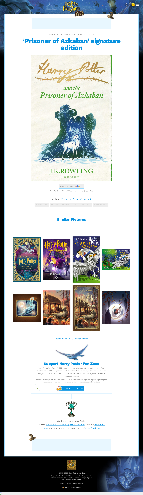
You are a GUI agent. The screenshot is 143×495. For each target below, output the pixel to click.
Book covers (85, 205)
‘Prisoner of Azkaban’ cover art (77, 34)
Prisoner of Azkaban (60, 205)
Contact (68, 483)
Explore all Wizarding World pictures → (71, 338)
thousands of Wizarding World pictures (65, 424)
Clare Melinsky (100, 205)
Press (75, 483)
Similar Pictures (71, 219)
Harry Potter (42, 205)
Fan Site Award (76, 479)
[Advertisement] (71, 23)
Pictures (53, 34)
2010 (74, 205)
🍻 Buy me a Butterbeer (71, 488)
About (62, 483)
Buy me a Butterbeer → (71, 388)
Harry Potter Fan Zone (77, 473)
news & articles (92, 428)
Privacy (80, 483)
